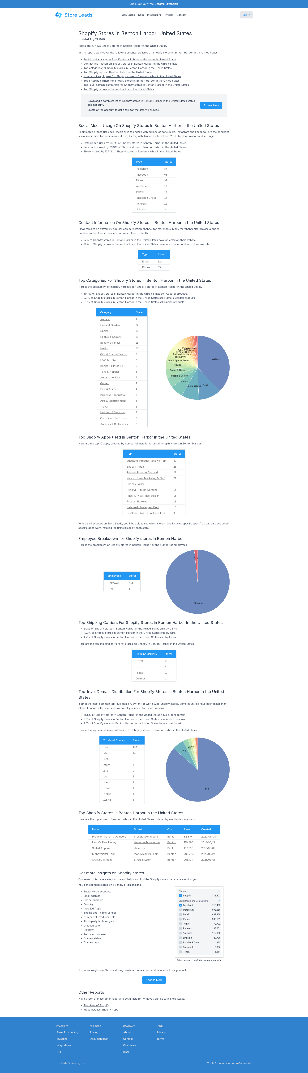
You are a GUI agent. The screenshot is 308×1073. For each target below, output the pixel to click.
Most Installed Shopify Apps (101, 1009)
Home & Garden (110, 325)
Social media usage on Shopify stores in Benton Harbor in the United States (130, 59)
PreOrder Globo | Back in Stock (146, 513)
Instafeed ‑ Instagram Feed (143, 507)
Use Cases (128, 14)
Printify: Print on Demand (142, 489)
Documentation (99, 1038)
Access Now (211, 105)
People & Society (110, 336)
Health (104, 348)
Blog (126, 1051)
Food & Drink (108, 360)
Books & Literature (111, 366)
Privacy (161, 1032)
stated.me (139, 848)
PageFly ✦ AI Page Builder (143, 495)
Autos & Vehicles (110, 377)
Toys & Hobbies (110, 371)
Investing (61, 1038)
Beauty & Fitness (110, 342)
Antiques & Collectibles (114, 424)
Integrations (154, 14)
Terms (160, 1038)
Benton (171, 836)
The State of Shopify (96, 1005)
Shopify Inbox (135, 466)
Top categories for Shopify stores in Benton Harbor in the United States (128, 68)
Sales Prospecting (67, 1032)
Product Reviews (137, 501)
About (127, 1032)
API (58, 1051)
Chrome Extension (166, 3)
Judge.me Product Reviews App (146, 460)
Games (104, 383)
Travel (104, 406)
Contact (181, 14)
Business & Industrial (112, 395)
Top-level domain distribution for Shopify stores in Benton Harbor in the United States (136, 84)
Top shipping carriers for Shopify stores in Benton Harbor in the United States (132, 80)
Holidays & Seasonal (112, 412)
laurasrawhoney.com (147, 842)
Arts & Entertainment (113, 400)
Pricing (169, 14)
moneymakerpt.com (146, 854)
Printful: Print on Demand (142, 472)
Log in (246, 14)
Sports (104, 331)
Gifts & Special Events (113, 354)
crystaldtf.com (142, 859)
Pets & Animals (109, 389)
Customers (129, 1045)
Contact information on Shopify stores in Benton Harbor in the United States (130, 63)
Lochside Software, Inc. (70, 1063)
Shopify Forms (136, 484)
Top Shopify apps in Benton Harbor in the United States (118, 72)
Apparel (105, 319)
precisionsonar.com (146, 836)
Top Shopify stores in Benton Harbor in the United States (119, 89)
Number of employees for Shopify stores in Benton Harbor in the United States (132, 76)
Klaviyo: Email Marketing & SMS (146, 478)
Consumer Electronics (113, 418)
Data (141, 14)
